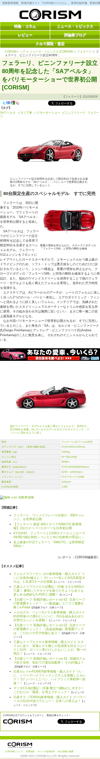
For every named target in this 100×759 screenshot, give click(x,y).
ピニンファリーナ (73, 112)
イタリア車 (24, 112)
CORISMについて (14, 751)
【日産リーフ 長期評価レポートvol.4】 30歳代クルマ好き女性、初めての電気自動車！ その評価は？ (49, 660)
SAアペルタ (8, 112)
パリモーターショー (47, 112)
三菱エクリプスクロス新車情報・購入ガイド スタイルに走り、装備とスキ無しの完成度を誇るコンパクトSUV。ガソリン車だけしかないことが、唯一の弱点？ (49, 647)
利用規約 (30, 751)
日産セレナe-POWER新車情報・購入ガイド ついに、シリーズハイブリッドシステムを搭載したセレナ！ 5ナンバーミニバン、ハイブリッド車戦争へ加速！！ (49, 677)
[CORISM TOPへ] (50, 16)
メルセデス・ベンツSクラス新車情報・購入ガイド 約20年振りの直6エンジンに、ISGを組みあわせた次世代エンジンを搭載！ (49, 616)
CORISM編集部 (86, 557)
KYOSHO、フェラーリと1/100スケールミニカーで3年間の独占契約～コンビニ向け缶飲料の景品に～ (49, 535)
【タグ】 (6, 107)
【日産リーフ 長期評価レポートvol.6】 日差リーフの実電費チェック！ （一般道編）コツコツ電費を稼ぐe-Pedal (49, 603)
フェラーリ (84, 51)
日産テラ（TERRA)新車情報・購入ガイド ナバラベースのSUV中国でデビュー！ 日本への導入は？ (49, 699)
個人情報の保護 (65, 751)
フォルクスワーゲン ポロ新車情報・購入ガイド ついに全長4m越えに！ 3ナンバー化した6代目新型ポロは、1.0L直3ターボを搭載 (49, 577)
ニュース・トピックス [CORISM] (51, 51)
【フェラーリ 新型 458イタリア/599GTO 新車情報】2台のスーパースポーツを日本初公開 (47, 526)
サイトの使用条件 (46, 751)
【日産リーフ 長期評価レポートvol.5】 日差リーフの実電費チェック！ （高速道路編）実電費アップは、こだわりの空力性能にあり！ (49, 629)
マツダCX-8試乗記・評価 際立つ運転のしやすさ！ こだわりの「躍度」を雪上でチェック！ (48, 690)
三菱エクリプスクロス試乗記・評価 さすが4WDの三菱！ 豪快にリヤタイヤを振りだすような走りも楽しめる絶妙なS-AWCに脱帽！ (48, 590)
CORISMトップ (15, 51)
